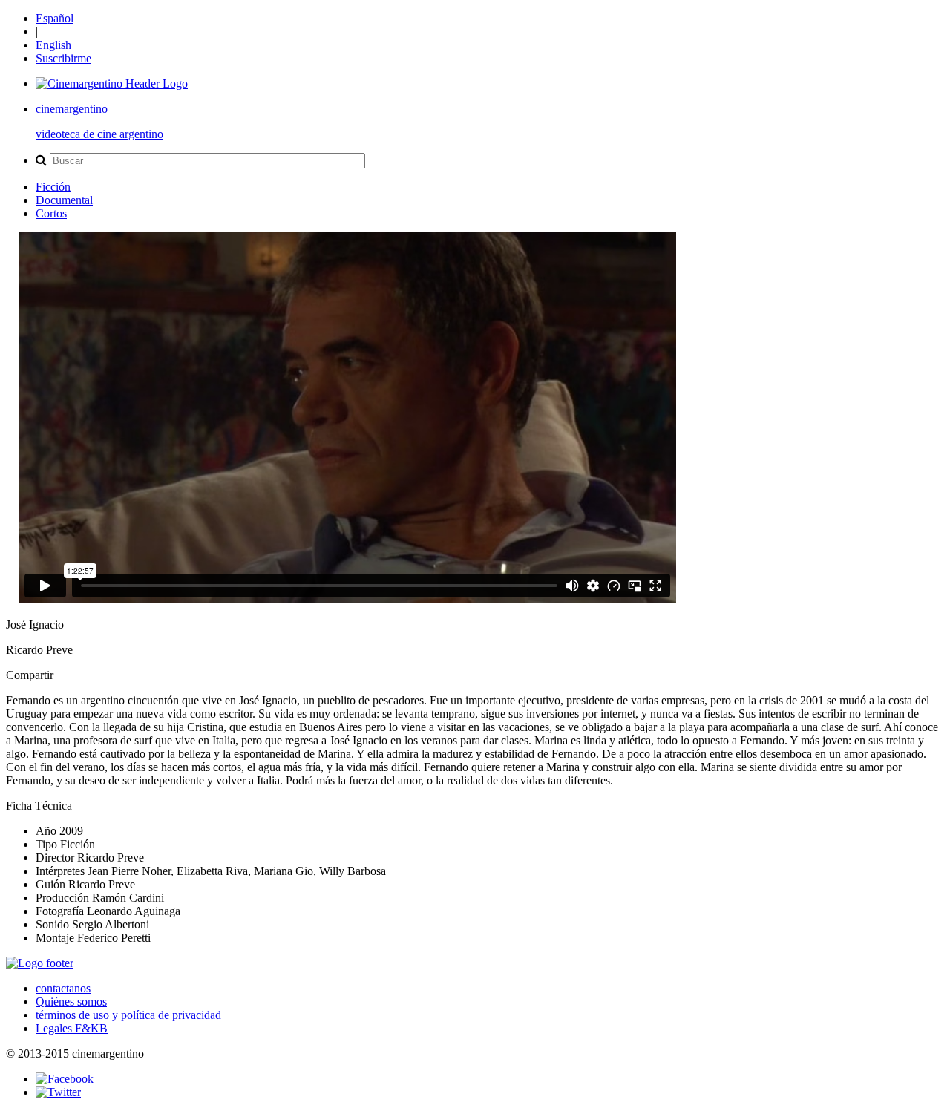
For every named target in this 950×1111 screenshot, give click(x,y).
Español (54, 18)
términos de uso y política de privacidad (128, 1015)
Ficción (53, 186)
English (53, 45)
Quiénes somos (71, 1001)
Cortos (51, 213)
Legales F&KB (72, 1028)
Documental (64, 200)
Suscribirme (63, 58)
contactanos (63, 988)
